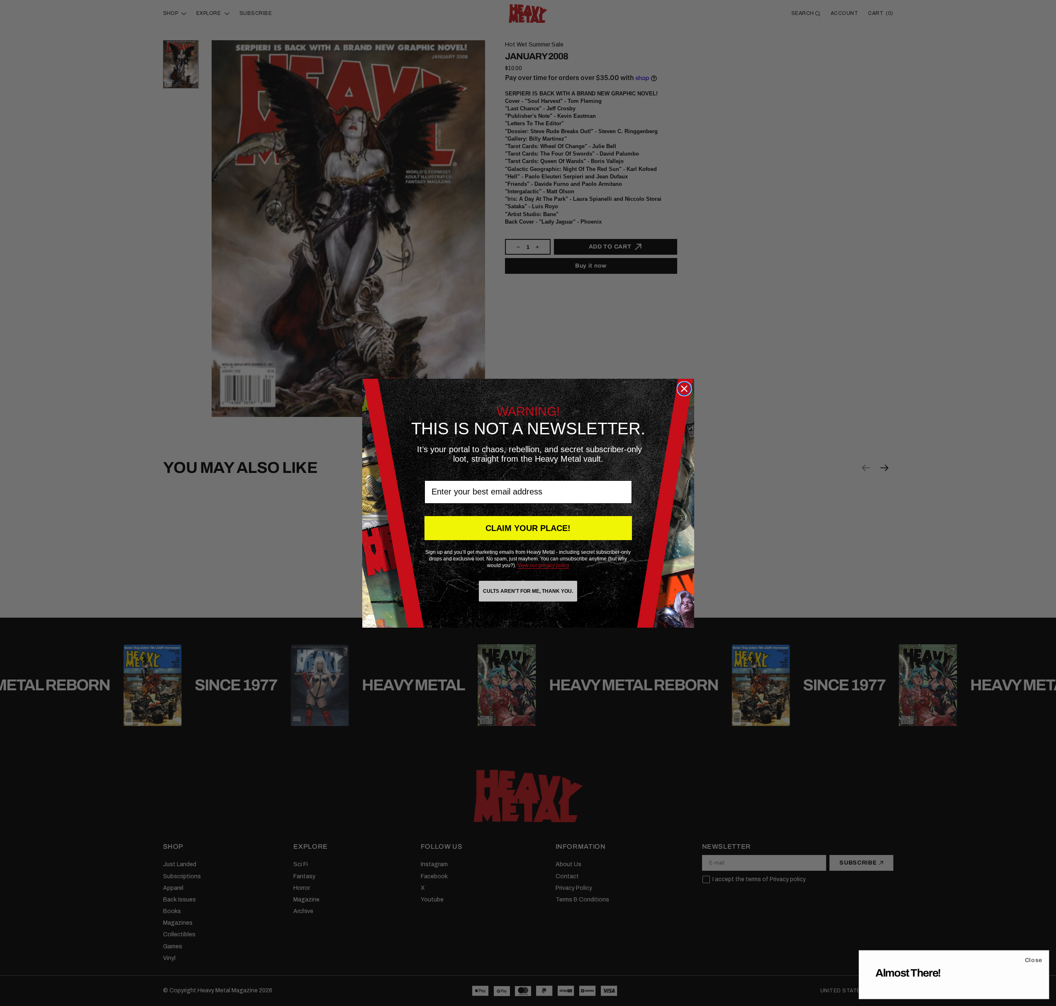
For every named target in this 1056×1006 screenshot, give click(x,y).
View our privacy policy (543, 565)
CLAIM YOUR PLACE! (528, 528)
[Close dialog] (684, 388)
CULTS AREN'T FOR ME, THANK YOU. (528, 591)
